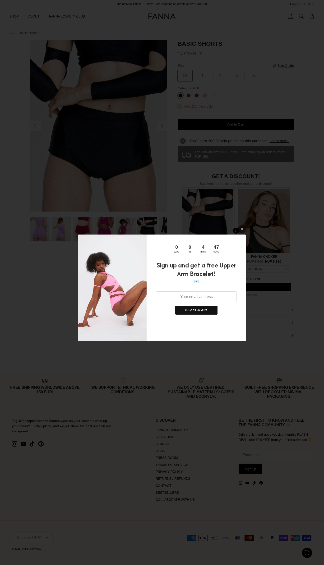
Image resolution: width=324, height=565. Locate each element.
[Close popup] (242, 229)
